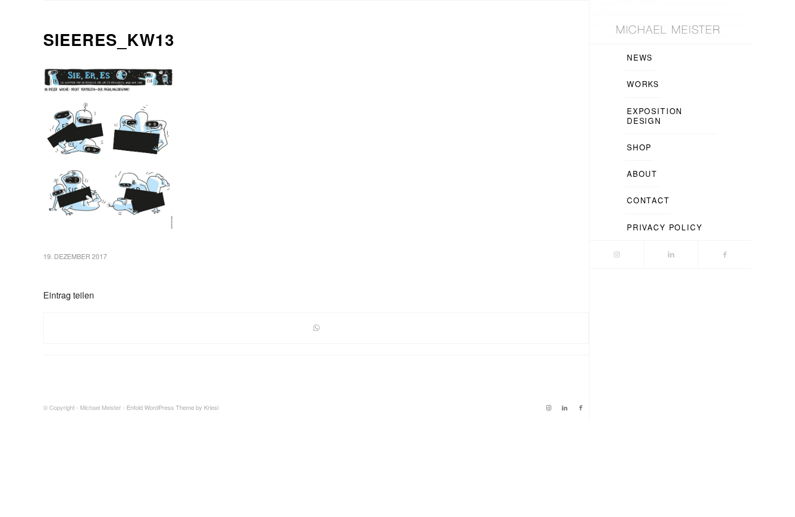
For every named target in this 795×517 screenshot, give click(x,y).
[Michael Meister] (667, 22)
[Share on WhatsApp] (316, 328)
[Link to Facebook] (725, 254)
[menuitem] (639, 57)
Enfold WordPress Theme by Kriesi (172, 407)
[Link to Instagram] (616, 254)
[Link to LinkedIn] (671, 254)
